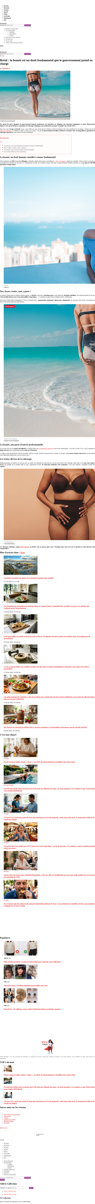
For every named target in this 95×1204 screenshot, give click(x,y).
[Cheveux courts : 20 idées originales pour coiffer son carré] (49, 972)
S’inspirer (9, 39)
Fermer (2, 1140)
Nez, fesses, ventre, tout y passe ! (15, 147)
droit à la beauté (60, 161)
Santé (6, 12)
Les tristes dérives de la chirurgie (15, 151)
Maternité (7, 18)
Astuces (6, 8)
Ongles (11, 35)
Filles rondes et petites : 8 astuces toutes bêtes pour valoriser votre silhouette (32, 962)
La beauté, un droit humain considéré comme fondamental (23, 145)
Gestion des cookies (9, 1119)
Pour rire (9, 41)
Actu (22, 552)
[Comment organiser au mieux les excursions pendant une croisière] (49, 565)
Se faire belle (10, 30)
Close (2, 1179)
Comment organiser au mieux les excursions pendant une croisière (29, 578)
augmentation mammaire (46, 448)
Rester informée (12, 28)
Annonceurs (7, 1116)
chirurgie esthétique (6, 130)
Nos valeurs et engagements (12, 1114)
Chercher (27, 25)
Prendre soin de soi (13, 37)
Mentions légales (9, 1121)
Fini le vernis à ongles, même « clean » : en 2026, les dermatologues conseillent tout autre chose (39, 762)
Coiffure (7, 16)
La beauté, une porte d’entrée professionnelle (19, 149)
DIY (5, 20)
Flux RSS (6, 1123)
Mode (5, 14)
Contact (6, 1118)
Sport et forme (9, 785)
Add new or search (6, 1188)
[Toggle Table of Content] (1, 142)
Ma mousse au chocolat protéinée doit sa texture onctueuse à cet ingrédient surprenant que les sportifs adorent (45, 727)
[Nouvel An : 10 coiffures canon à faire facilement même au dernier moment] (49, 995)
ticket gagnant (24, 547)
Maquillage (12, 34)
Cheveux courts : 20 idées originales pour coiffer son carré (26, 985)
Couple (6, 10)
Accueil (6, 6)
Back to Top (3, 1128)
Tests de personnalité (14, 42)
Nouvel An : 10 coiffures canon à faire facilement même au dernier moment (32, 1009)
